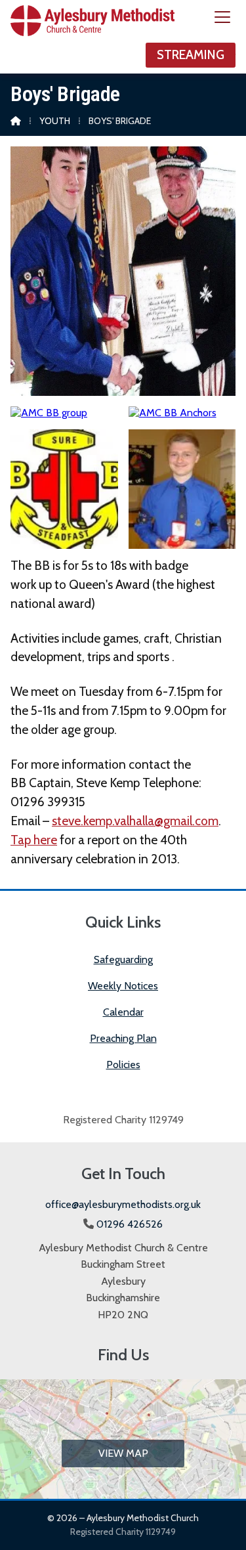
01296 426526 (129, 1224)
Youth (54, 121)
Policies (123, 1064)
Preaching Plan (123, 1038)
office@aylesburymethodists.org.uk (123, 1204)
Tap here (33, 840)
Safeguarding (123, 959)
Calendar (123, 1012)
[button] (222, 17)
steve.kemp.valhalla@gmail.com (135, 821)
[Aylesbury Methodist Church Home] (92, 37)
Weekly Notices (123, 986)
